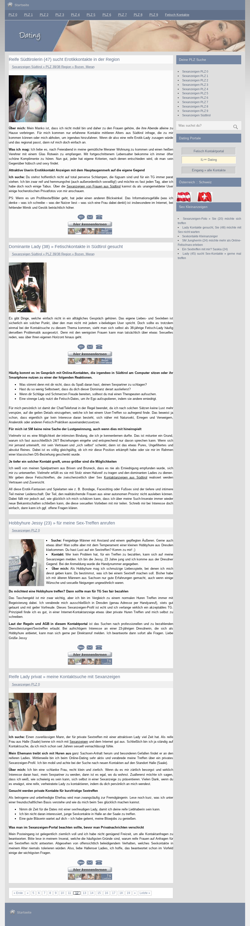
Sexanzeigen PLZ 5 (195, 93)
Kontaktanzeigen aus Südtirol (125, 477)
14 (92, 893)
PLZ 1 (28, 15)
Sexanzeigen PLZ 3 (195, 84)
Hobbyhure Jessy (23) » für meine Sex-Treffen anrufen (62, 523)
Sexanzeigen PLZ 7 (195, 102)
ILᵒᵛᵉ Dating (209, 160)
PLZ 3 (59, 15)
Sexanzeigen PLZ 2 (195, 80)
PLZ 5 (91, 15)
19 (128, 893)
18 (121, 893)
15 (99, 893)
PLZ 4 (75, 15)
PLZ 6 (107, 15)
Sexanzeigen (79, 741)
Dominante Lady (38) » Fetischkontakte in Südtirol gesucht (66, 246)
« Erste (18, 893)
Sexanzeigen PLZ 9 (195, 110)
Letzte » (145, 893)
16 (106, 893)
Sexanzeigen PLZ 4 (195, 89)
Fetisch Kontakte (177, 15)
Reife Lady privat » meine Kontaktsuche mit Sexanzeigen (64, 676)
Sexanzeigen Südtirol (196, 115)
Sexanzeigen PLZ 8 (195, 106)
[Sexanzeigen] (18, 6)
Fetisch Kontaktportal (209, 151)
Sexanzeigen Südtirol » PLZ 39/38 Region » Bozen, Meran (53, 67)
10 (62, 893)
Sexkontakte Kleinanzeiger (200, 236)
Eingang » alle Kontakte (209, 170)
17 (113, 893)
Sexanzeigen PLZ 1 (195, 75)
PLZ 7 (122, 15)
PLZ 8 (138, 15)
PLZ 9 (153, 15)
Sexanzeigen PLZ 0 (26, 530)
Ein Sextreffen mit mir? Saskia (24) (205, 249)
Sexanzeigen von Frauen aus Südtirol (94, 186)
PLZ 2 (44, 15)
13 (84, 893)
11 (69, 893)
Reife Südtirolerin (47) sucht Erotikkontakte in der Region (64, 59)
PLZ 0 (13, 15)
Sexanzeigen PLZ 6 (195, 97)
